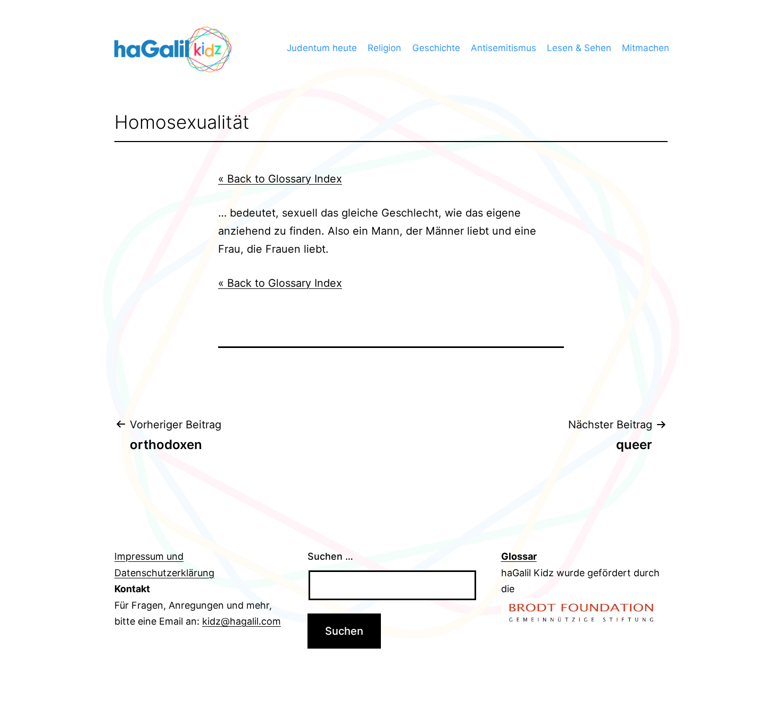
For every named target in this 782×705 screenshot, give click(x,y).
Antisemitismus (503, 48)
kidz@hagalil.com (241, 621)
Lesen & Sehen (579, 48)
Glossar (519, 556)
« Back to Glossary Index (280, 178)
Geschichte (436, 48)
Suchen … (330, 556)
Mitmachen (645, 48)
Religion (384, 48)
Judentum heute (322, 48)
